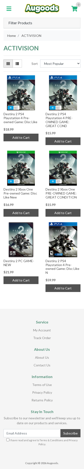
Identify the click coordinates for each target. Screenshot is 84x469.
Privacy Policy (42, 392)
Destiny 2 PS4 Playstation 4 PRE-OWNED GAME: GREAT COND (59, 120)
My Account (42, 330)
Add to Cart (21, 137)
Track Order (42, 338)
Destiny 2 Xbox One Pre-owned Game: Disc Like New (20, 193)
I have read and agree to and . (43, 442)
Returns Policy (42, 400)
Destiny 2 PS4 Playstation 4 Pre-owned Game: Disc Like (20, 118)
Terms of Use (42, 385)
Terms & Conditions (51, 440)
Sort (35, 64)
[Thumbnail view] (8, 63)
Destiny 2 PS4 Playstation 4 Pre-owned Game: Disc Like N (62, 266)
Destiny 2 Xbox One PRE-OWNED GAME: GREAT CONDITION (61, 193)
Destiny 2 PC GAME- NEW (19, 263)
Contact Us (42, 365)
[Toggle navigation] (9, 9)
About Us (42, 357)
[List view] (17, 63)
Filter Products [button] (20, 23)
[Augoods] (42, 8)
